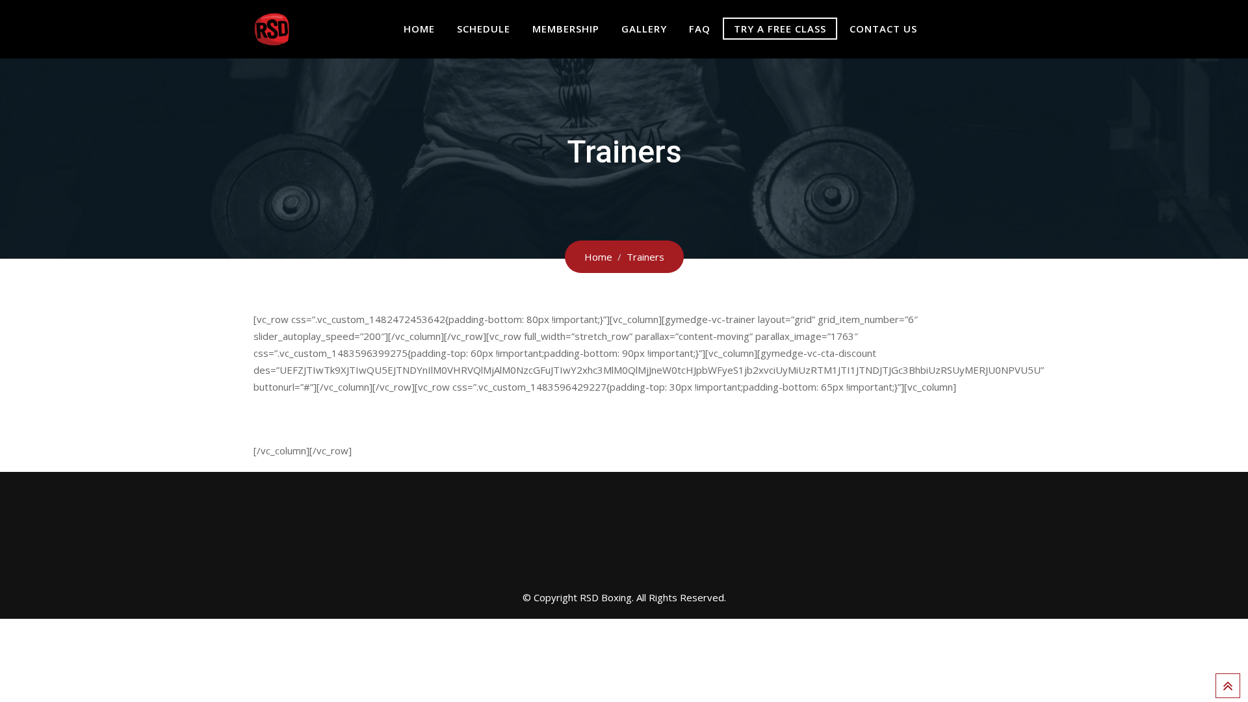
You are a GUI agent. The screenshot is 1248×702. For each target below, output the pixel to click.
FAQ (699, 28)
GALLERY (644, 28)
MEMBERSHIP (565, 28)
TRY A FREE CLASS (780, 28)
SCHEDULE (483, 28)
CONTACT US (883, 28)
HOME (419, 28)
